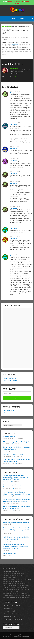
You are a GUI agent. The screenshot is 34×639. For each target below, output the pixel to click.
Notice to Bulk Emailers (11, 614)
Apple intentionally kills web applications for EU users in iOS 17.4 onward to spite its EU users (16, 530)
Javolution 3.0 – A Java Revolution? (14, 454)
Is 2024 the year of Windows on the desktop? (17, 523)
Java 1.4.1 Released (9, 437)
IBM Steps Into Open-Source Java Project (16, 442)
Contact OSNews (9, 617)
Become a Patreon (10, 378)
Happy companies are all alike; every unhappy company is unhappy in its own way (16, 493)
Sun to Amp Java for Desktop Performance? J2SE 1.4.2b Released (16, 448)
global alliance (14, 44)
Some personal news (9, 553)
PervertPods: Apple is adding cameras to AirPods (15, 486)
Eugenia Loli (6, 37)
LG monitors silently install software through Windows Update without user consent (16, 500)
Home (5, 26)
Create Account (9, 410)
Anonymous (13, 93)
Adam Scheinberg (25, 579)
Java (9, 26)
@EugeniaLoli (18, 77)
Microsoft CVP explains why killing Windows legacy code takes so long (16, 507)
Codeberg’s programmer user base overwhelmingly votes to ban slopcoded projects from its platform (15, 478)
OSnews (11, 635)
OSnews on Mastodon (11, 611)
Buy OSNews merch (10, 380)
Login (6, 413)
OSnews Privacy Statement (11, 571)
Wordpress (19, 581)
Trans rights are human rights (13, 619)
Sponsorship (8, 608)
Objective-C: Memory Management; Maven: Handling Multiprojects (16, 460)
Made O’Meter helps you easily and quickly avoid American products (16, 538)
